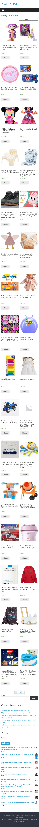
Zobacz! (5, 58)
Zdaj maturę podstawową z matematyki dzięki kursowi (17, 713)
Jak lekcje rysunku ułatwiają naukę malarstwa (15, 710)
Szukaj (3, 695)
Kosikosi (9, 3)
